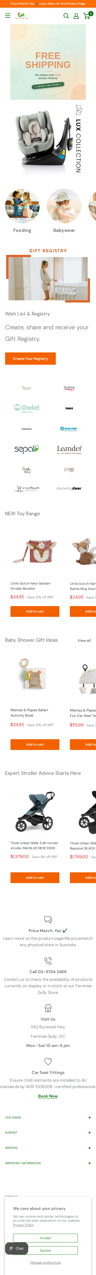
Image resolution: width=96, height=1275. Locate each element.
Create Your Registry (30, 358)
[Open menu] (7, 16)
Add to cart (35, 611)
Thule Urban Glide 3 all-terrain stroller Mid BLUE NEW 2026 (34, 845)
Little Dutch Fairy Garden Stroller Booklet (30, 586)
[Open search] (66, 16)
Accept (45, 1238)
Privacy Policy (23, 1225)
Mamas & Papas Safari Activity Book (29, 713)
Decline (45, 1250)
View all (84, 640)
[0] (86, 16)
